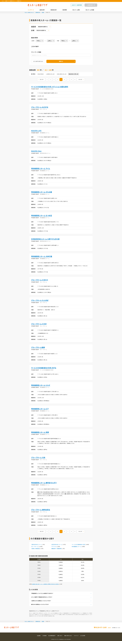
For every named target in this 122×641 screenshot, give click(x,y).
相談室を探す (54, 10)
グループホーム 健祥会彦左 (40, 510)
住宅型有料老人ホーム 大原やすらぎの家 (45, 239)
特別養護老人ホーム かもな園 (41, 192)
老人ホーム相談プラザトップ (29, 12)
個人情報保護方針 (51, 635)
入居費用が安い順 (50, 74)
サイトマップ (76, 635)
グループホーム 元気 (38, 457)
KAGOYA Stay (36, 151)
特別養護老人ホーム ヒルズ (40, 385)
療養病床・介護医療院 (56, 548)
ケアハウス (54, 546)
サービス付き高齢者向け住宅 (79, 544)
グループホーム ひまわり (39, 280)
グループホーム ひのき (39, 324)
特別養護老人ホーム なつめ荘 (41, 215)
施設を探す (42, 10)
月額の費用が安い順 (61, 74)
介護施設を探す (37, 12)
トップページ (31, 10)
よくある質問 (82, 635)
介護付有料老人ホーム (36, 544)
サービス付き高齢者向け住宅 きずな (43, 368)
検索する (61, 61)
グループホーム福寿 (38, 347)
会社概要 (38, 635)
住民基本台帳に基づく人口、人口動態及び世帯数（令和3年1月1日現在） (45, 584)
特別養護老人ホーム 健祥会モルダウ (44, 483)
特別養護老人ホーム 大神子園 (41, 256)
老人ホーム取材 (76, 10)
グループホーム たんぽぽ (39, 300)
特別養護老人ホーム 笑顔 (40, 432)
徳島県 (43, 12)
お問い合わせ (59, 635)
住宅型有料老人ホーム (56, 544)
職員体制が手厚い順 (73, 74)
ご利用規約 (44, 635)
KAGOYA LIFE (36, 131)
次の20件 (80, 79)
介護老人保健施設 (35, 548)
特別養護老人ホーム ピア (40, 409)
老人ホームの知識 (90, 10)
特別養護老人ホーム (77, 546)
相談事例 (65, 10)
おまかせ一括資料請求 (77, 5)
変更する (43, 26)
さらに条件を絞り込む (38, 61)
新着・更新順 (41, 74)
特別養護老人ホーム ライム (40, 168)
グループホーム (34, 546)
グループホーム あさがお (39, 107)
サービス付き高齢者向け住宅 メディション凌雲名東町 (49, 87)
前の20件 (42, 79)
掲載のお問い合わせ (68, 635)
